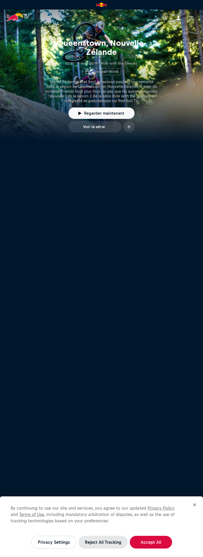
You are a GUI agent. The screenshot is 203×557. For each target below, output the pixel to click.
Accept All (151, 542)
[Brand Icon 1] (101, 5)
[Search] (165, 18)
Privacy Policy (160, 508)
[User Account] (178, 18)
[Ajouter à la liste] (129, 126)
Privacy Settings (54, 542)
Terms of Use (31, 514)
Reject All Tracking (103, 542)
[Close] (194, 505)
